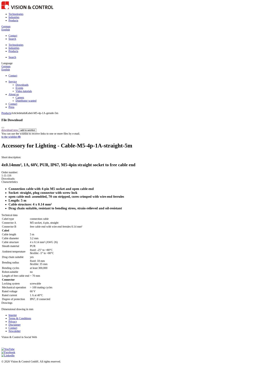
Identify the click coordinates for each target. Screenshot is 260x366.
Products (13, 20)
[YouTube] (8, 349)
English (5, 29)
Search (12, 38)
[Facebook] (8, 352)
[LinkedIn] (8, 355)
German (5, 26)
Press (11, 107)
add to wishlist (27, 130)
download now (10, 130)
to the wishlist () (11, 136)
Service (12, 81)
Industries (13, 17)
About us (13, 94)
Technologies (15, 14)
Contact (12, 35)
